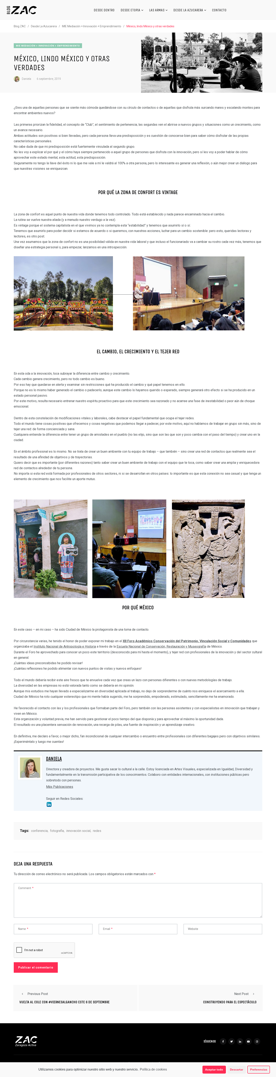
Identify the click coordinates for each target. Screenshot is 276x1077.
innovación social (78, 831)
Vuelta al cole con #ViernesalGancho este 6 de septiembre (64, 1002)
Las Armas (156, 10)
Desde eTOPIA (130, 10)
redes (97, 831)
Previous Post (37, 994)
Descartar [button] (236, 1069)
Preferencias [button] (258, 1069)
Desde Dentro (104, 10)
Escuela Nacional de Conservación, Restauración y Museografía (161, 646)
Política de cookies (153, 1069)
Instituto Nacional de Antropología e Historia (65, 646)
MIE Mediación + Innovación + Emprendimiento (48, 45)
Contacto (219, 10)
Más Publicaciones (59, 787)
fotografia (57, 831)
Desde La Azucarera (188, 10)
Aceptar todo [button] (214, 1069)
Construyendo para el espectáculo (230, 1002)
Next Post (241, 994)
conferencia (39, 831)
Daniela (54, 759)
